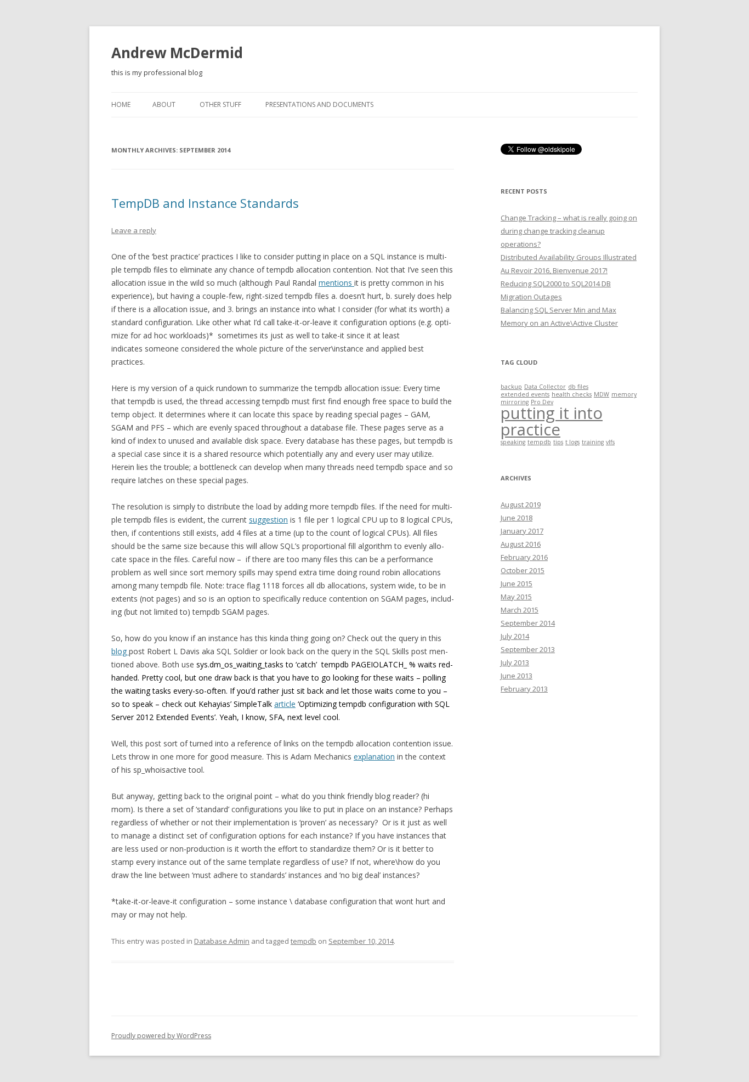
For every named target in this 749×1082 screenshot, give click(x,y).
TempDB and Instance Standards (205, 203)
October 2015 (522, 570)
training (593, 442)
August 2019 (521, 504)
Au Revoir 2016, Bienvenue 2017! (554, 270)
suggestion (268, 519)
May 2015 (516, 597)
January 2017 (522, 531)
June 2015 (516, 583)
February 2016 (524, 557)
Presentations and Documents (319, 104)
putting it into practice (552, 421)
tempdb (303, 941)
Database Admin (221, 941)
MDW (601, 394)
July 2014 (515, 636)
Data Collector (545, 386)
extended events (525, 394)
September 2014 (528, 623)
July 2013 (515, 662)
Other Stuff (220, 104)
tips (558, 442)
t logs (572, 442)
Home (120, 104)
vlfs (610, 442)
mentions (336, 282)
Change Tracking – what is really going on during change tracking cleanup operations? (569, 231)
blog (120, 651)
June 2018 (516, 518)
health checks (572, 394)
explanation (374, 756)
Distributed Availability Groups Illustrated (569, 257)
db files (578, 386)
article (285, 704)
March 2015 (519, 610)
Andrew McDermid (177, 53)
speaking (513, 442)
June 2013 (516, 676)
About (163, 104)
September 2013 (528, 649)
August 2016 (521, 544)
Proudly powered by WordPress (161, 1035)
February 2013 (524, 689)
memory (624, 394)
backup (511, 386)
